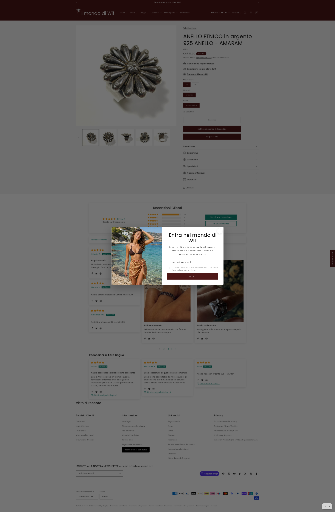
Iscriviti (192, 276)
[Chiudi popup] (219, 231)
